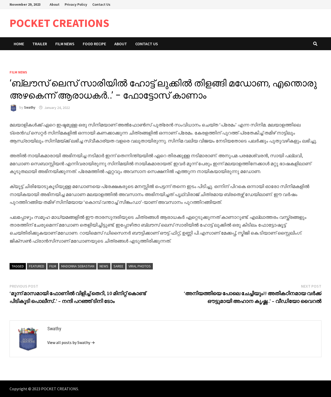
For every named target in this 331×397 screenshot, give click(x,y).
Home (19, 43)
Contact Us (101, 4)
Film (52, 266)
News (104, 266)
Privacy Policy (76, 4)
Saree (118, 266)
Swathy (29, 107)
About (54, 4)
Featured (36, 266)
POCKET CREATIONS (59, 23)
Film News (64, 43)
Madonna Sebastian (77, 266)
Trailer (39, 43)
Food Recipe (94, 43)
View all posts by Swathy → (71, 342)
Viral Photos (140, 266)
